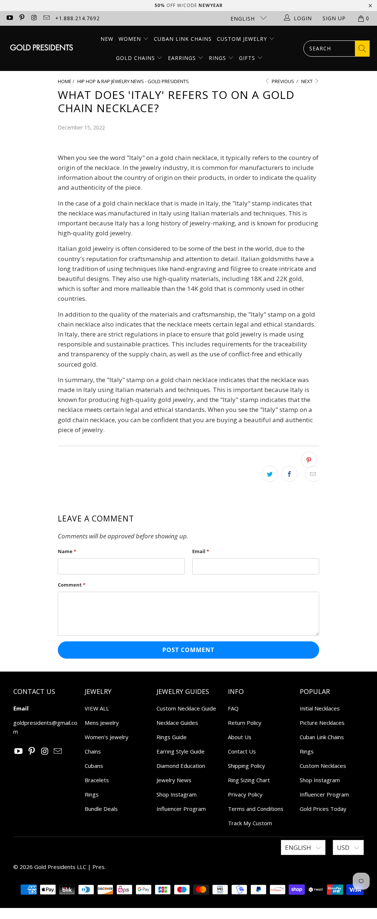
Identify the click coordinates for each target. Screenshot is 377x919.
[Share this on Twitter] (270, 474)
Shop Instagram (176, 794)
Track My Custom (250, 823)
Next (307, 81)
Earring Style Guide (180, 751)
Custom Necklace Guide (186, 708)
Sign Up (334, 18)
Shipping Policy (246, 765)
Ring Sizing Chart (249, 780)
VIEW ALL (97, 708)
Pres (98, 866)
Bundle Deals (101, 808)
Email (200, 551)
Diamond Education (180, 765)
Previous (282, 81)
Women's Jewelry (106, 737)
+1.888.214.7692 (77, 18)
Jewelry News (173, 780)
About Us (239, 737)
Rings (218, 57)
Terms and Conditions (255, 808)
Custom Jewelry (243, 38)
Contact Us (242, 751)
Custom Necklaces (323, 765)
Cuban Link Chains (183, 38)
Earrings (183, 57)
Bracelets (97, 780)
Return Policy (244, 722)
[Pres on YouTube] (9, 18)
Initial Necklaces (320, 708)
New (107, 38)
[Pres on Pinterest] (21, 18)
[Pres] (41, 48)
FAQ (233, 708)
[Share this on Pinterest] (309, 460)
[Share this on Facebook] (289, 474)
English (243, 18)
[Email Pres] (46, 18)
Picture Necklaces (322, 722)
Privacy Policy (245, 794)
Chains (93, 751)
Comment (71, 584)
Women (130, 38)
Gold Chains (136, 57)
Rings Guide (171, 737)
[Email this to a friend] (313, 474)
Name (67, 551)
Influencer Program (181, 808)
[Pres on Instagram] (34, 18)
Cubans (94, 765)
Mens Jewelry (102, 722)
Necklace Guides (177, 722)
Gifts (248, 57)
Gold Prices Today (323, 808)
